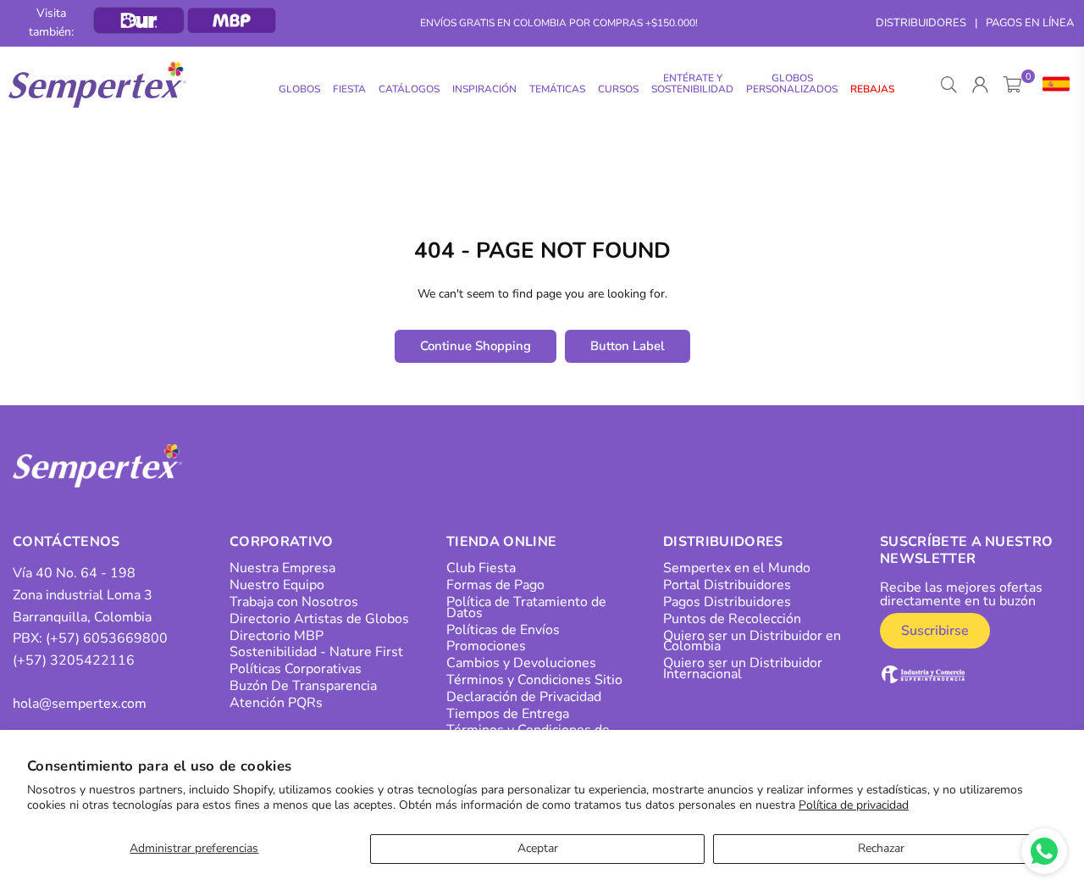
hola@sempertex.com (80, 703)
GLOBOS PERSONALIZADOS (792, 83)
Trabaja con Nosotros (294, 602)
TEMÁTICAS (557, 89)
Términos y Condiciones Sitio (534, 680)
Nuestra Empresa (282, 568)
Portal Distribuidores (727, 585)
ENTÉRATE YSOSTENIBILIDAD (692, 83)
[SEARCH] (949, 84)
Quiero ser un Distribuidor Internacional (742, 668)
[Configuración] (1052, 84)
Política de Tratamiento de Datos (526, 607)
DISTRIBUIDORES (921, 23)
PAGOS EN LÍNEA (1030, 23)
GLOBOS (299, 89)
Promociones (486, 646)
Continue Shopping (475, 345)
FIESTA (349, 89)
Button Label (627, 345)
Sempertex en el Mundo (736, 568)
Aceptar (537, 848)
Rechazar (881, 848)
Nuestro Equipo (277, 585)
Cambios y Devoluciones (521, 663)
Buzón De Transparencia (303, 686)
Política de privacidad (854, 805)
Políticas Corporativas (296, 669)
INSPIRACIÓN (484, 89)
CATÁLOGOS (409, 89)
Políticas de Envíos (503, 630)
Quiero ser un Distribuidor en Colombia (752, 641)
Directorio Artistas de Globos (319, 619)
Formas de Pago (495, 585)
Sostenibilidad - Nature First (316, 652)
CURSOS (618, 89)
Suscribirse (935, 630)
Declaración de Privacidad (523, 697)
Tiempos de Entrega (507, 713)
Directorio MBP (277, 635)
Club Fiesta (481, 568)
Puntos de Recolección (732, 619)
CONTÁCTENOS (66, 541)
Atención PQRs (276, 702)
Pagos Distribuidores (727, 602)
